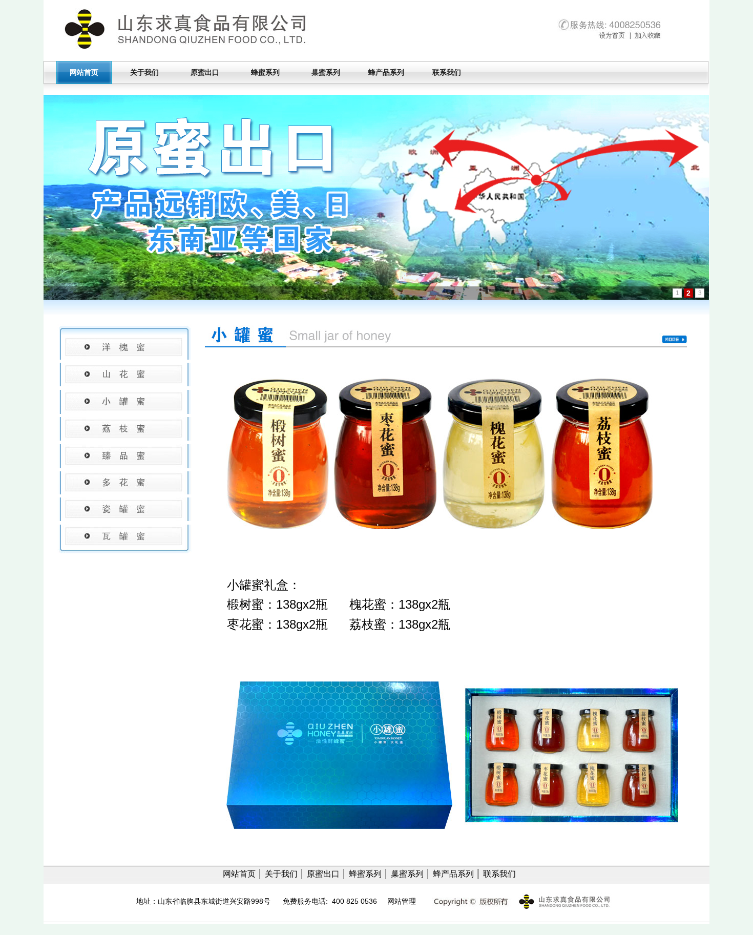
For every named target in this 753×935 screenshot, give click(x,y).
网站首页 (84, 72)
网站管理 (401, 901)
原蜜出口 (205, 72)
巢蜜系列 (325, 72)
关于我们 (144, 72)
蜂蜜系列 (265, 72)
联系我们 (446, 72)
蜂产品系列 (386, 72)
